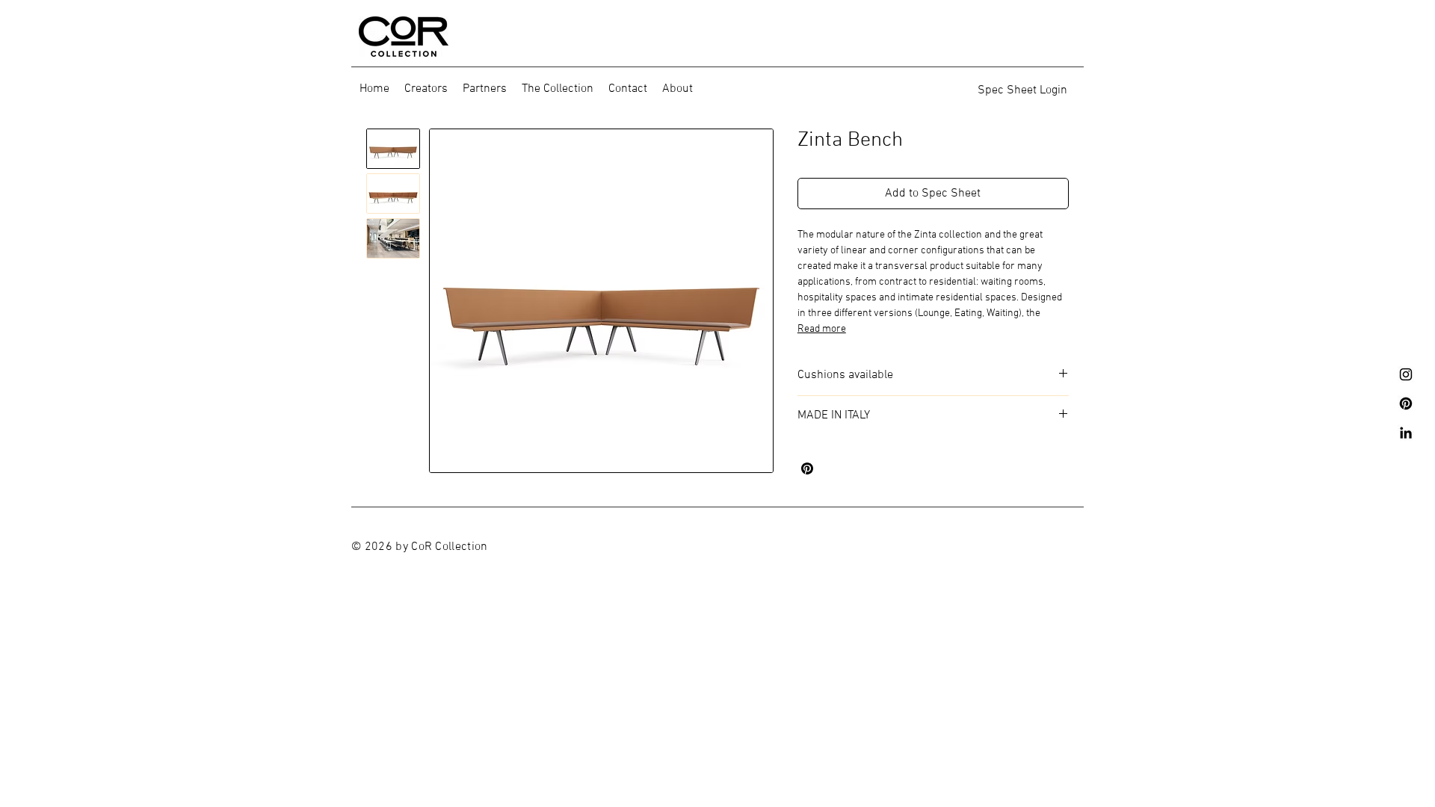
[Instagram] (1406, 374)
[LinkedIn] (1406, 432)
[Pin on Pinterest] (807, 468)
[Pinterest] (1406, 403)
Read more (821, 329)
